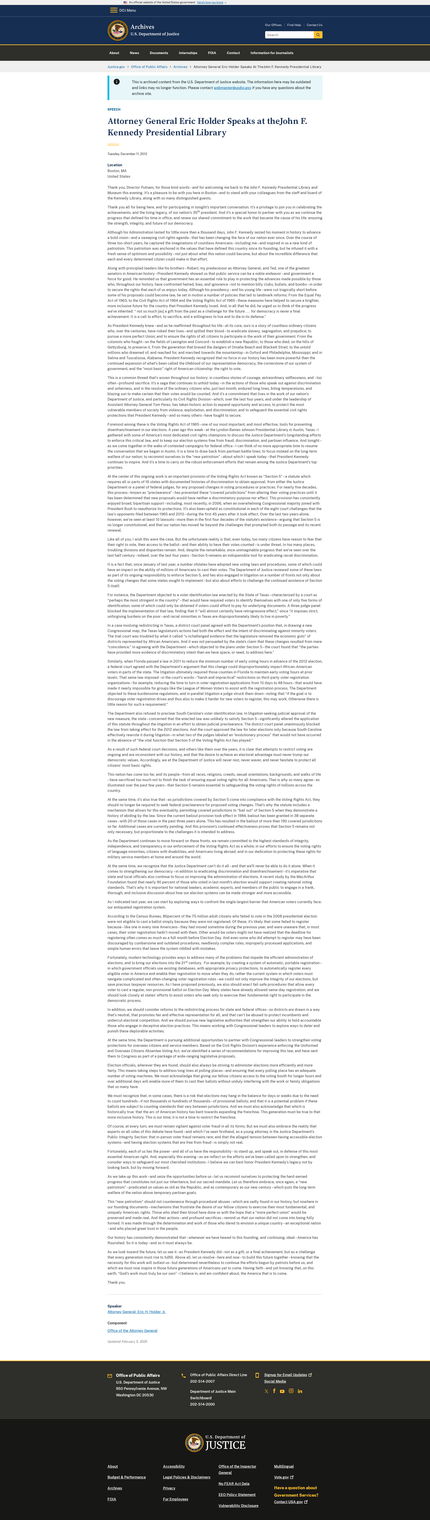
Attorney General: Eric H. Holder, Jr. (137, 1312)
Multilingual (284, 1466)
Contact (288, 1502)
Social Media (275, 1381)
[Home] (144, 39)
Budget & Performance (127, 1477)
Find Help (294, 25)
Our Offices (273, 25)
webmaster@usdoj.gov (232, 88)
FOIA (112, 1499)
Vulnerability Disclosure (238, 1506)
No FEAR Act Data (234, 1484)
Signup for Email (285, 1375)
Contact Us (314, 25)
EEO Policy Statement (237, 1495)
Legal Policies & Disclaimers (186, 1477)
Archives (115, 1488)
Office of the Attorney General (132, 1331)
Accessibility (174, 1466)
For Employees (175, 1499)
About (113, 1466)
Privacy (169, 1488)
